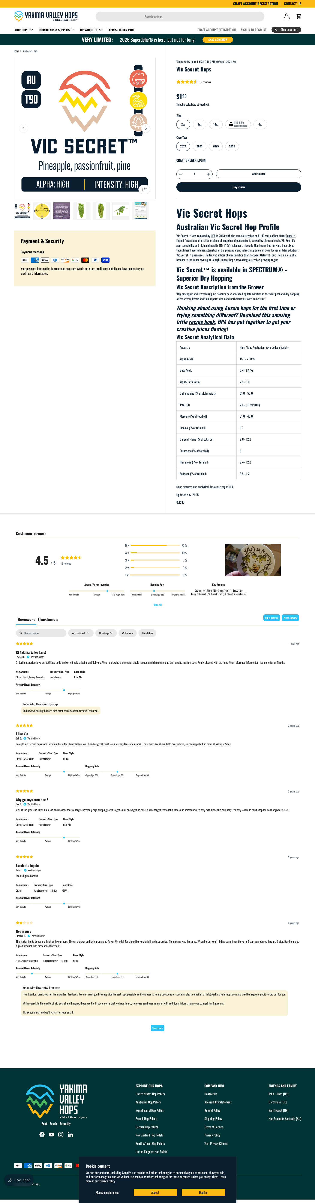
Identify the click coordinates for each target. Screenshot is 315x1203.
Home (16, 51)
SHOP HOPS (21, 29)
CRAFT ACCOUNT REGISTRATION (255, 3)
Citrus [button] (19, 890)
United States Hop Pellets (150, 1093)
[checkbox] (127, 633)
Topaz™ (291, 235)
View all (158, 604)
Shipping (180, 104)
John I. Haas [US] (278, 1093)
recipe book (202, 322)
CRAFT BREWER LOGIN (191, 160)
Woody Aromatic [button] (37, 677)
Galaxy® (265, 255)
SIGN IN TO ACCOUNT (253, 29)
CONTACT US (292, 3)
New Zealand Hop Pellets (150, 1135)
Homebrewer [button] (56, 677)
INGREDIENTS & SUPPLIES (54, 29)
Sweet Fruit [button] (28, 759)
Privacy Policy (107, 1181)
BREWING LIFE (88, 29)
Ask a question (271, 618)
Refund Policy (212, 1110)
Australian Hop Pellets (148, 1102)
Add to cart (258, 173)
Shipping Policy (213, 1118)
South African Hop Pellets (150, 1143)
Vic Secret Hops (30, 51)
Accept (155, 1192)
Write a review (290, 618)
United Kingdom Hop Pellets (152, 1151)
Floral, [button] (26, 677)
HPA (213, 235)
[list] (84, 128)
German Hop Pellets (147, 1126)
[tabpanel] (157, 832)
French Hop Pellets (146, 1118)
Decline (203, 1192)
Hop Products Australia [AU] (285, 1118)
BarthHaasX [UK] (278, 1110)
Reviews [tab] (26, 619)
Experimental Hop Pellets (150, 1110)
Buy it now (239, 187)
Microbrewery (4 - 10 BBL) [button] (55, 960)
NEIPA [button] (66, 759)
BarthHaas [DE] (278, 1102)
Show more (157, 1028)
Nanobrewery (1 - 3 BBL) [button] (45, 890)
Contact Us (210, 1093)
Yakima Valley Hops (186, 61)
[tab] (47, 619)
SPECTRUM (266, 269)
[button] (298, 16)
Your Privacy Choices (216, 1143)
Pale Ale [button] (78, 677)
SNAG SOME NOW (217, 39)
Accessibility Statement (218, 1102)
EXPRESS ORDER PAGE (121, 29)
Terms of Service (213, 1126)
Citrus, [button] (19, 677)
